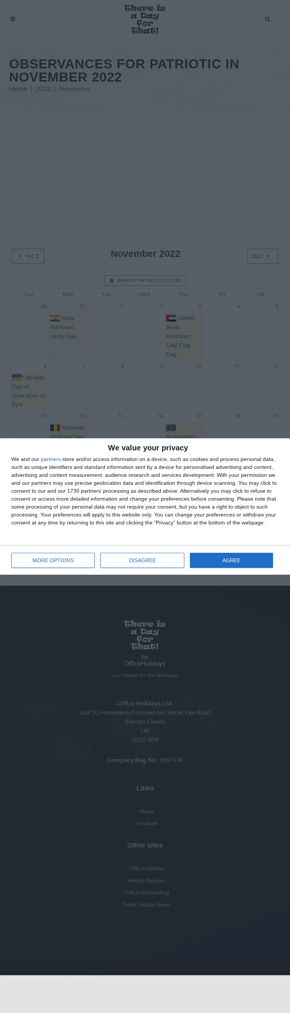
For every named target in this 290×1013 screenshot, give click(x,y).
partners (51, 459)
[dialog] (145, 506)
